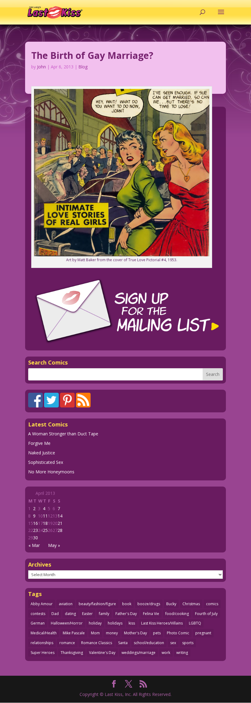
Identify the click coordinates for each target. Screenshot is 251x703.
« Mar (34, 545)
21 (60, 523)
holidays (115, 623)
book (126, 603)
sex (173, 642)
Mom (95, 633)
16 (35, 523)
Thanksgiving (72, 652)
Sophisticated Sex (45, 462)
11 (45, 516)
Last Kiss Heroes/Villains (162, 623)
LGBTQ (195, 623)
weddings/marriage (138, 652)
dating (70, 613)
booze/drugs (148, 603)
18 (45, 523)
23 (35, 530)
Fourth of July (206, 613)
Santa (123, 642)
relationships (42, 642)
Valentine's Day (102, 652)
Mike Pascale (74, 633)
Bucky (171, 603)
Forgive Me (39, 443)
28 (60, 530)
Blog (83, 67)
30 (35, 538)
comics (212, 603)
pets (157, 633)
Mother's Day (135, 633)
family (104, 613)
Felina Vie (151, 613)
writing (182, 652)
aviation (66, 603)
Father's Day (126, 613)
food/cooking (177, 613)
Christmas (191, 603)
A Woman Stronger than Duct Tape (63, 434)
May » (54, 545)
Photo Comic (178, 633)
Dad (55, 613)
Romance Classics (96, 642)
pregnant (203, 633)
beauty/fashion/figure (97, 603)
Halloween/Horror (67, 623)
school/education (149, 642)
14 (60, 516)
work (166, 652)
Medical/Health (44, 633)
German (38, 623)
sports (187, 642)
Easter (87, 613)
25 (45, 530)
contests (38, 613)
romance (67, 642)
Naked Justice (41, 453)
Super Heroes (42, 652)
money (112, 633)
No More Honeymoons (51, 472)
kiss (132, 623)
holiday (95, 623)
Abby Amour (42, 603)
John (41, 67)
